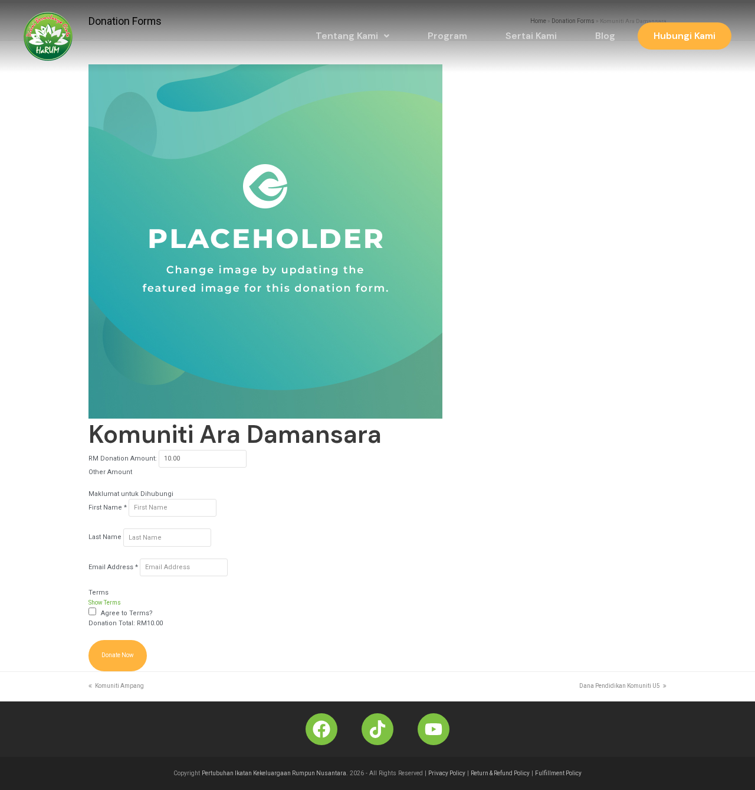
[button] (352, 36)
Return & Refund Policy (500, 773)
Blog (605, 36)
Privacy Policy (446, 773)
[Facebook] (321, 729)
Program (447, 36)
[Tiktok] (377, 729)
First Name (107, 507)
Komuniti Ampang (119, 686)
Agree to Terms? (127, 613)
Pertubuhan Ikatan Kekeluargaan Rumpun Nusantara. (275, 773)
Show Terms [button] (104, 602)
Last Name (105, 537)
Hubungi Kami (684, 36)
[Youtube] (433, 729)
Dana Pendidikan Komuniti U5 (619, 686)
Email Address (113, 567)
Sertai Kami (531, 36)
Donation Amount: (128, 458)
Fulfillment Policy (558, 773)
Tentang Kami (347, 36)
